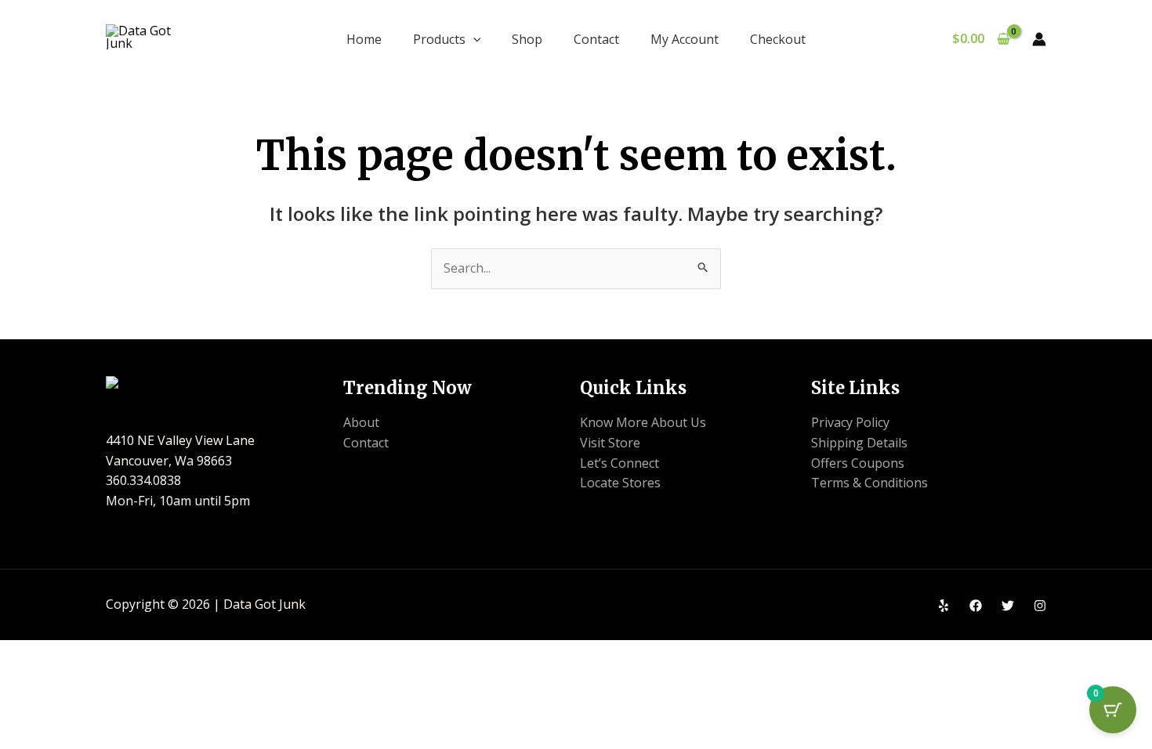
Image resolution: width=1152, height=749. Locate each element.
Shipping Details (859, 442)
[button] (473, 39)
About (361, 422)
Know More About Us (643, 422)
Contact (596, 39)
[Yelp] (943, 605)
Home (364, 39)
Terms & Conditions (869, 482)
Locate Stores (620, 482)
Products (439, 39)
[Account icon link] (1039, 39)
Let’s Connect (619, 463)
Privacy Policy (850, 422)
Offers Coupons (857, 463)
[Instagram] (1040, 605)
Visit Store (610, 442)
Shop (527, 39)
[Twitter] (1008, 605)
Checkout (778, 39)
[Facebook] (975, 605)
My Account (684, 39)
